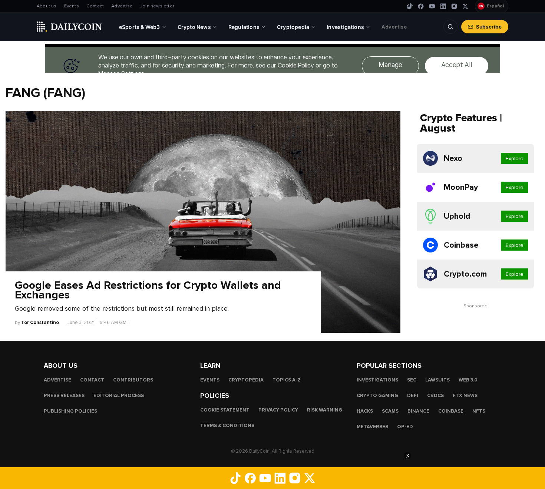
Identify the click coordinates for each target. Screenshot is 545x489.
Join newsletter (157, 6)
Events (71, 6)
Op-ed (405, 427)
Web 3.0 (468, 380)
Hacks (365, 411)
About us (47, 6)
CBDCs (435, 396)
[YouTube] (432, 6)
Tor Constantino (40, 323)
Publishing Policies (70, 411)
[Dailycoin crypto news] (69, 27)
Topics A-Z (286, 380)
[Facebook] (421, 6)
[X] (465, 6)
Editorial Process (118, 396)
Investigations (377, 380)
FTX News (465, 396)
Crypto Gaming (377, 396)
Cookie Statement (225, 410)
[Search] (450, 27)
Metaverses (372, 427)
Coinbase (450, 411)
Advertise (122, 6)
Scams (390, 411)
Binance (418, 411)
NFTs (478, 411)
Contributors (133, 380)
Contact (95, 6)
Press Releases (64, 396)
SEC (411, 380)
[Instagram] (454, 6)
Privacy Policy (278, 410)
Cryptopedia (246, 380)
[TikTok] (410, 6)
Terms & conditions (227, 426)
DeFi (412, 396)
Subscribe (489, 27)
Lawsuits (437, 380)
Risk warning (324, 410)
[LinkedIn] (443, 6)
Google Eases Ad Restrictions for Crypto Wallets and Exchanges (148, 290)
